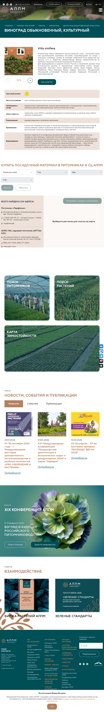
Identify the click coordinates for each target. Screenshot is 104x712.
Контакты (30, 652)
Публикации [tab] (54, 404)
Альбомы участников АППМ (69, 674)
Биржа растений (49, 660)
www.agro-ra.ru (9, 246)
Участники (50, 655)
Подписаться (89, 654)
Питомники (50, 640)
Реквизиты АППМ (33, 654)
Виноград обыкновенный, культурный (82, 26)
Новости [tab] (14, 404)
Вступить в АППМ (74, 4)
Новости (66, 662)
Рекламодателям (33, 674)
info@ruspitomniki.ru (7, 668)
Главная (8, 26)
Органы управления (34, 649)
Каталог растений (25, 26)
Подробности (13, 473)
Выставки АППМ (67, 687)
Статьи (65, 666)
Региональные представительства (34, 678)
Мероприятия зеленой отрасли (51, 681)
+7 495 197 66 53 (6, 665)
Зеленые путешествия (66, 683)
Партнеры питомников (49, 646)
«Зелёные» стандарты (67, 654)
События (65, 680)
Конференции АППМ (69, 677)
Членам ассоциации (51, 688)
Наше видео (67, 659)
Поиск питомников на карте (52, 651)
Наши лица (31, 662)
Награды (30, 672)
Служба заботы (54, 4)
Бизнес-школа (52, 665)
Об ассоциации (33, 641)
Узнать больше (15, 545)
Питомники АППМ (51, 643)
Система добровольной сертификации (69, 647)
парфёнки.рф (8, 223)
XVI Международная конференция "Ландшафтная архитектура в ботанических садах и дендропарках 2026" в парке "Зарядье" (52, 453)
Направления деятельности (32, 666)
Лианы (42, 26)
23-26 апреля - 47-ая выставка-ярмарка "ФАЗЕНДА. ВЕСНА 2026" (84, 448)
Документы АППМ (33, 657)
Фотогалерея (68, 670)
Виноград (54, 26)
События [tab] (32, 404)
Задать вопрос (38, 4)
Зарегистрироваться (44, 545)
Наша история (32, 660)
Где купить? (47, 82)
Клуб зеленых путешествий (51, 675)
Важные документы (34, 669)
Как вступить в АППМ (32, 646)
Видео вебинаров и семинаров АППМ (51, 669)
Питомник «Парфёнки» (13, 208)
